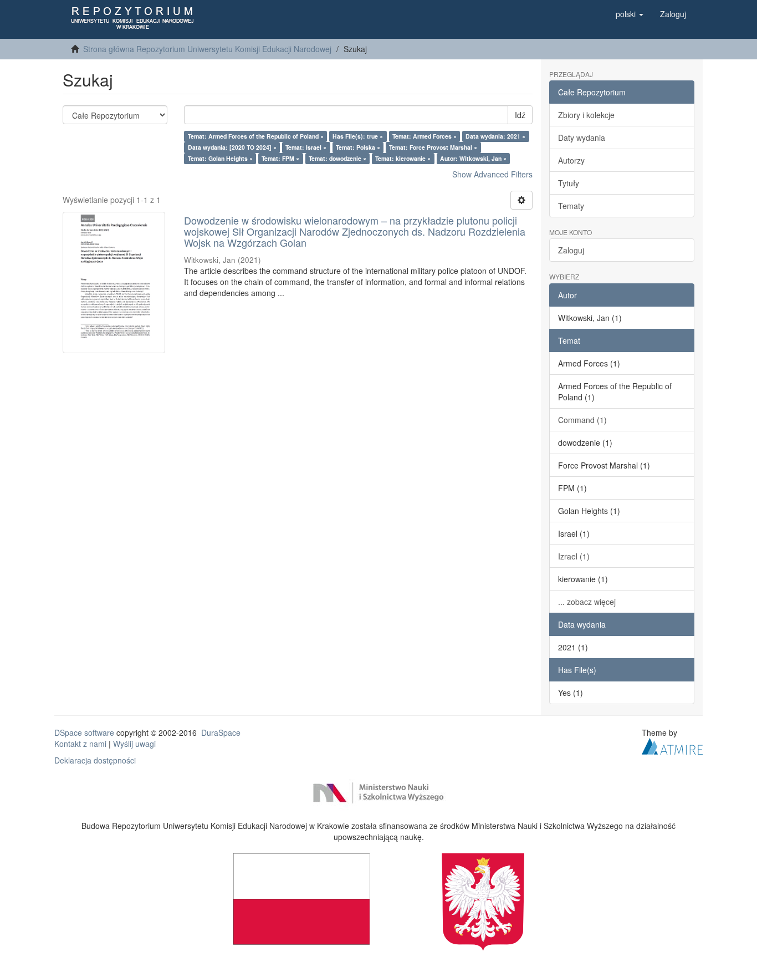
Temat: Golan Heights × (220, 158)
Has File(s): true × (358, 136)
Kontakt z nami (80, 743)
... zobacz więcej (587, 601)
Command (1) (582, 419)
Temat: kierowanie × (403, 158)
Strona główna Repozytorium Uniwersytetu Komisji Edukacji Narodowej (207, 48)
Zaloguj (571, 250)
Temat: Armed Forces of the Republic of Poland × (256, 136)
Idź (520, 114)
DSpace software (84, 732)
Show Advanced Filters (492, 174)
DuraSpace (221, 732)
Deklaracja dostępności (95, 760)
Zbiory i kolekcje (586, 114)
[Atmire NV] (672, 744)
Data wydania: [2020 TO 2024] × (232, 147)
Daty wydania (581, 137)
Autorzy (571, 160)
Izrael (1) (574, 556)
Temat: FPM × (280, 158)
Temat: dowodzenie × (337, 158)
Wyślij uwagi (134, 743)
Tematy (571, 205)
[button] (629, 14)
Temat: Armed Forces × (424, 136)
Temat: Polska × (358, 147)
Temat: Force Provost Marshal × (433, 147)
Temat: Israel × (305, 147)
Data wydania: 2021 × (495, 136)
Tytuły (568, 183)
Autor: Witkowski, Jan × (473, 158)
